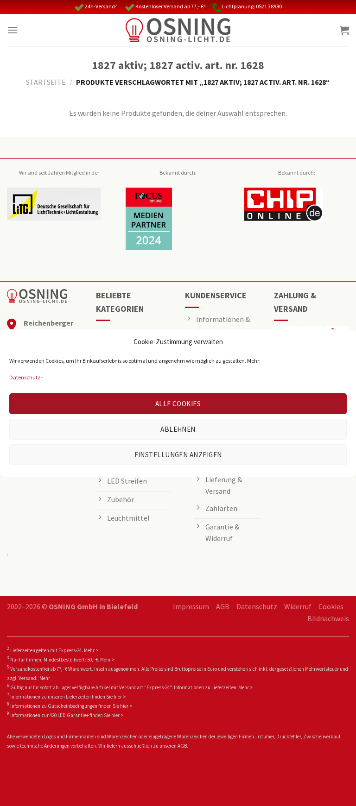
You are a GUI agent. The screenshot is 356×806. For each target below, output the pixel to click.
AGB (222, 606)
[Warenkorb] (344, 30)
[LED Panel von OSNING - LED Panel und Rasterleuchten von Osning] (178, 30)
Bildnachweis (328, 618)
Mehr (44, 678)
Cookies (330, 606)
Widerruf (298, 606)
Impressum (191, 606)
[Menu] (12, 30)
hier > (120, 696)
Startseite (46, 82)
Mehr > (91, 650)
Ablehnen (178, 429)
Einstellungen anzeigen (178, 454)
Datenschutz (24, 377)
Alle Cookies (178, 403)
